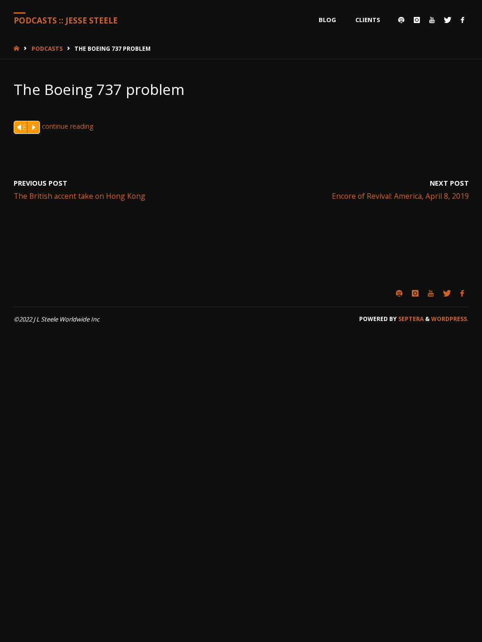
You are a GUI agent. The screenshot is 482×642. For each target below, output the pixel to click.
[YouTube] (432, 20)
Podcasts (47, 49)
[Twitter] (447, 20)
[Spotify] (401, 20)
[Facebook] (462, 20)
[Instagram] (417, 20)
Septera (410, 319)
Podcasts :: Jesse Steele (66, 20)
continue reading (68, 126)
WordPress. (450, 319)
